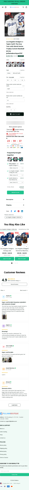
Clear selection (9, 92)
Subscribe (14, 474)
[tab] (11, 263)
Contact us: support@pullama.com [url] (8, 421)
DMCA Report (16, 483)
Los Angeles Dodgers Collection (13, 217)
